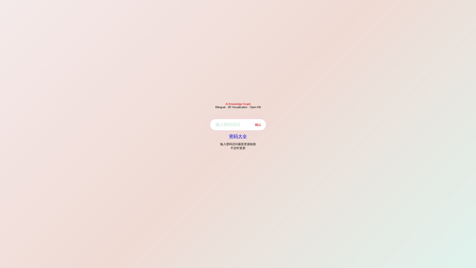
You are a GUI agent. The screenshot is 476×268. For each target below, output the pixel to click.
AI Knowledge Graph (238, 104)
